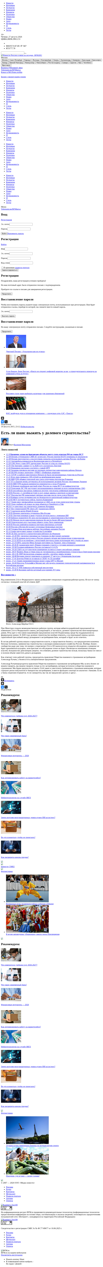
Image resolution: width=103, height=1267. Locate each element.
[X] (6, 421)
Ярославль (6, 65)
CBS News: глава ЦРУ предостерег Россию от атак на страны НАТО (38, 463)
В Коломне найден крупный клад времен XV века (33, 570)
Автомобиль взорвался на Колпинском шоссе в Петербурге (34, 461)
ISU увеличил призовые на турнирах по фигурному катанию (37, 536)
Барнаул (27, 60)
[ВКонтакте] (2, 421)
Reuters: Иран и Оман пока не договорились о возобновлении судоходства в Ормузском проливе (53, 552)
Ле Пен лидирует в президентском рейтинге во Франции (33, 534)
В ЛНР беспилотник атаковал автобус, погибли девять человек (38, 554)
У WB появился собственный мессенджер (29, 568)
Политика (10, 14)
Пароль (4, 229)
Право (8, 19)
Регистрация (6, 220)
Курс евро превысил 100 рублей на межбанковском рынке (33, 477)
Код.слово (5, 263)
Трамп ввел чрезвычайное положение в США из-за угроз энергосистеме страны (43, 502)
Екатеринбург (46, 60)
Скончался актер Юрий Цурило (22, 511)
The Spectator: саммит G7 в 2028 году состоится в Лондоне (33, 466)
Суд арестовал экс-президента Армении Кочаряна (30, 506)
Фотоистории (7, 871)
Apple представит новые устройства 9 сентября (29, 531)
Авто (8, 21)
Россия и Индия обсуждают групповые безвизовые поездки (34, 527)
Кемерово (76, 60)
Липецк (4, 63)
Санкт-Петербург (16, 60)
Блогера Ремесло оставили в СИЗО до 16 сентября (33, 558)
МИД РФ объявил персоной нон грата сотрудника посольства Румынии (39, 479)
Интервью (10, 5)
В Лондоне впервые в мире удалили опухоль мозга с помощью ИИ (37, 515)
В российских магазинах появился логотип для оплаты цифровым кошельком (42, 491)
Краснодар (86, 60)
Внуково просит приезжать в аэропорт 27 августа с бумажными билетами (43, 556)
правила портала (22, 268)
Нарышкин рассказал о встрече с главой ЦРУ (28, 468)
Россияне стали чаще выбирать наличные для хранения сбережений (35, 393)
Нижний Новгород (16, 63)
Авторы (9, 1198)
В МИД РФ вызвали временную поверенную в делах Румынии (36, 484)
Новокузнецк (29, 63)
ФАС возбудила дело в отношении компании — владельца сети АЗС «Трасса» (39, 413)
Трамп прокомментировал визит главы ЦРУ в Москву (34, 561)
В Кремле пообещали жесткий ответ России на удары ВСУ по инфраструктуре (42, 486)
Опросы (9, 1201)
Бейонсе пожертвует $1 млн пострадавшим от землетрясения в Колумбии (40, 518)
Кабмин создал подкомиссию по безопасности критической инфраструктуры (41, 497)
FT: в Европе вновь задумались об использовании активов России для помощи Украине (46, 481)
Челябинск (87, 63)
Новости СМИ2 (8, 867)
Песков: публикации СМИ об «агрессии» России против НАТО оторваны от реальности (47, 457)
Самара (65, 63)
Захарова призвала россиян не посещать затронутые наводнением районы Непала (44, 470)
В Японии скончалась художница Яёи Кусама (28, 513)
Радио (8, 1189)
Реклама (9, 1187)
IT (7, 26)
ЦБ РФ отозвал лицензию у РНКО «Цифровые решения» (33, 472)
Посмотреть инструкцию (11, 1255)
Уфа (79, 63)
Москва (5, 60)
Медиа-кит (10, 1194)
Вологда (36, 60)
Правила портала (13, 1196)
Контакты (10, 1192)
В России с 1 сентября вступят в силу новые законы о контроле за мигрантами (42, 493)
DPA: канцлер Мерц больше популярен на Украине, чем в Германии (40, 543)
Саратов (73, 63)
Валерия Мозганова (22, 445)
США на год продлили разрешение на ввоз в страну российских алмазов (43, 549)
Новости (9, 3)
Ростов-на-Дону (54, 63)
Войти (4, 234)
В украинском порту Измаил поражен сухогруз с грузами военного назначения (45, 545)
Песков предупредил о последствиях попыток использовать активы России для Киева (45, 459)
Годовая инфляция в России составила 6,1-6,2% (32, 547)
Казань (56, 60)
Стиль (8, 28)
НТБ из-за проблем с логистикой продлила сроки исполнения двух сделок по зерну (47, 540)
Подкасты (10, 8)
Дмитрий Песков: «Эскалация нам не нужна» (25, 351)
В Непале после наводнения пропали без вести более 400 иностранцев (39, 520)
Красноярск (96, 60)
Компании (10, 10)
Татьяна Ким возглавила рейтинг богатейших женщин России (35, 529)
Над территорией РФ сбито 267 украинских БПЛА (30, 509)
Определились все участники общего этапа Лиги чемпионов (34, 522)
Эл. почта (5, 224)
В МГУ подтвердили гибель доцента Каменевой (29, 500)
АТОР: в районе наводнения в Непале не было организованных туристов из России (45, 475)
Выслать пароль (8, 316)
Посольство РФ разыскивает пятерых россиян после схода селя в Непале (40, 495)
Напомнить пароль (16, 233)
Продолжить (6, 294)
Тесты (8, 30)
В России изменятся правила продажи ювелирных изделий (34, 525)
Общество (10, 17)
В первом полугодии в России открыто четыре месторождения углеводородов (45, 538)
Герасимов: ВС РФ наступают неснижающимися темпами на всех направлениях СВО (45, 488)
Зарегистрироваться (9, 270)
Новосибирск (41, 63)
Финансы (10, 12)
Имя (3, 249)
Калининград (66, 60)
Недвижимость (12, 23)
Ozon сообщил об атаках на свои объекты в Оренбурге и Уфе (35, 504)
